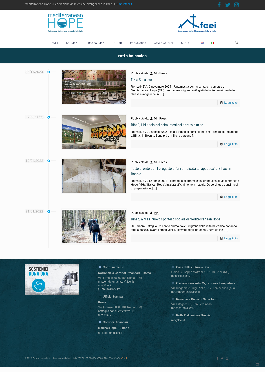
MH (156, 212)
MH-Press (160, 73)
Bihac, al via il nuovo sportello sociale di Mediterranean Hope (175, 218)
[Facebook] (219, 5)
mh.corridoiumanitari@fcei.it (116, 281)
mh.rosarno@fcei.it (183, 307)
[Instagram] (236, 5)
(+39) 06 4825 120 (110, 289)
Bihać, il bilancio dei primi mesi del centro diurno (167, 124)
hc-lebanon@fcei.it (110, 332)
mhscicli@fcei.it (181, 275)
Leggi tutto (231, 102)
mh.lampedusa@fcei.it (185, 291)
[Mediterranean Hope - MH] (132, 22)
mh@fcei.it (125, 4)
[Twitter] (228, 5)
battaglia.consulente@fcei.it (115, 311)
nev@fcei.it (105, 314)
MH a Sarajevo (141, 79)
